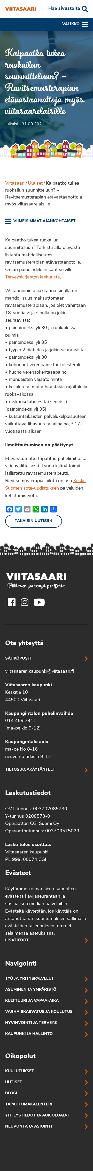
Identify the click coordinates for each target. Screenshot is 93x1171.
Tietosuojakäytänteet (30, 770)
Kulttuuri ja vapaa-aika (32, 1001)
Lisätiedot (17, 940)
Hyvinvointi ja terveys (31, 1023)
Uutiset (35, 183)
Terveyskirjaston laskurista (32, 277)
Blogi (11, 1093)
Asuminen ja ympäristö (30, 990)
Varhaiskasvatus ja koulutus (39, 1012)
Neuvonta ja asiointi (28, 1127)
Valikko (71, 24)
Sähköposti (18, 659)
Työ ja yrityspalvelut (29, 979)
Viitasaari (15, 183)
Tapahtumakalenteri (28, 1104)
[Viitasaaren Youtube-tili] (39, 602)
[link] (40, 221)
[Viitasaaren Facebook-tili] (12, 602)
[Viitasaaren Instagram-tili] (24, 602)
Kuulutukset (19, 1071)
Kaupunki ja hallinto (29, 1034)
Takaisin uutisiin (33, 521)
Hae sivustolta (64, 8)
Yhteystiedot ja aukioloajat (37, 1116)
